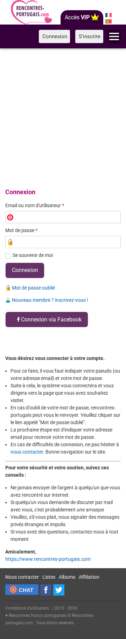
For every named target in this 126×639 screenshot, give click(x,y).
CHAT (26, 590)
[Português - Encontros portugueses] (108, 21)
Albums (67, 577)
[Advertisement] (63, 117)
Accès (77, 17)
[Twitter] (58, 590)
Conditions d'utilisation (27, 608)
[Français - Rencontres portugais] (108, 15)
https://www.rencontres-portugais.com (48, 559)
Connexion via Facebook (51, 319)
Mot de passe (21, 230)
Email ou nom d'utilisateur (34, 205)
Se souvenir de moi (33, 255)
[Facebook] (45, 590)
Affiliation (89, 577)
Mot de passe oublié (33, 288)
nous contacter (26, 452)
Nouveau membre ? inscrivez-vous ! (50, 300)
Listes (48, 577)
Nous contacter (22, 577)
